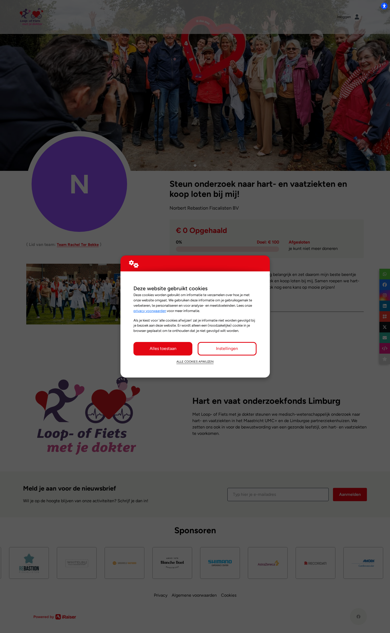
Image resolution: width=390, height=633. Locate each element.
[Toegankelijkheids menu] (384, 6)
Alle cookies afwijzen (195, 361)
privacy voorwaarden (149, 311)
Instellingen (227, 348)
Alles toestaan (163, 348)
